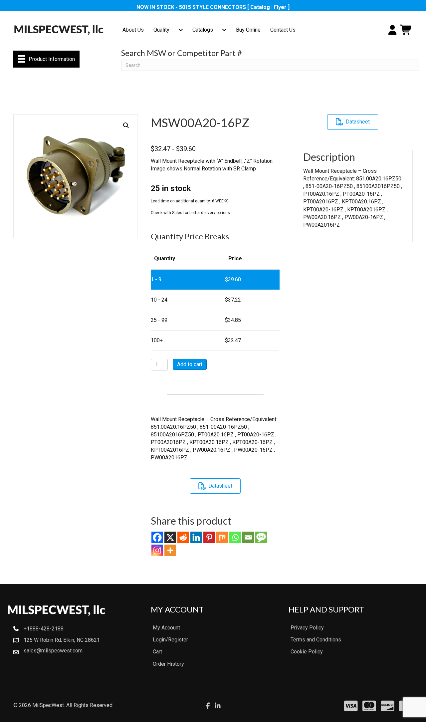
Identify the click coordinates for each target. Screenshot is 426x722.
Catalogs (202, 30)
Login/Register (170, 639)
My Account (166, 627)
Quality (161, 30)
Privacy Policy (307, 627)
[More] (170, 550)
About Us (133, 30)
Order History (168, 664)
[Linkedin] (196, 537)
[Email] (248, 537)
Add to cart (189, 364)
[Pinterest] (209, 537)
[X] (170, 537)
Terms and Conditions (316, 639)
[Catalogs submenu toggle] (224, 30)
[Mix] (222, 537)
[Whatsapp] (235, 537)
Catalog (260, 7)
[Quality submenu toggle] (180, 30)
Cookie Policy (307, 651)
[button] (126, 125)
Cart (157, 651)
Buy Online (248, 30)
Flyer (280, 7)
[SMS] (261, 537)
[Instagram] (157, 550)
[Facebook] (157, 537)
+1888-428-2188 (44, 628)
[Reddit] (183, 537)
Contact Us (283, 30)
